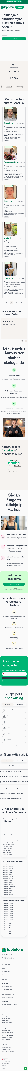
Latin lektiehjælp (7, 852)
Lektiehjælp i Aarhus (7, 872)
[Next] (26, 341)
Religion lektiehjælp (7, 854)
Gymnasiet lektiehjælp (7, 989)
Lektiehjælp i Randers (8, 874)
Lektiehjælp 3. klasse (8, 909)
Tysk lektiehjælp (6, 836)
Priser (3, 974)
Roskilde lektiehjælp (6, 1053)
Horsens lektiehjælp (6, 1047)
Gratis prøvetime (6, 971)
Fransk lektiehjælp (7, 848)
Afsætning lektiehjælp (8, 842)
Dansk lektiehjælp (7, 832)
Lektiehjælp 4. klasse (8, 911)
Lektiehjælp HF (6, 927)
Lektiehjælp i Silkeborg (8, 894)
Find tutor (4, 942)
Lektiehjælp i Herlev (7, 870)
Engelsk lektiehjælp (7, 834)
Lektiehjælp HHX (7, 931)
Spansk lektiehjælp (7, 838)
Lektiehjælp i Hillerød (8, 876)
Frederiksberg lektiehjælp (8, 1051)
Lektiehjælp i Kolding (7, 882)
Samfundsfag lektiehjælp (9, 830)
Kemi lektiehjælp (6, 850)
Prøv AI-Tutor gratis (6, 992)
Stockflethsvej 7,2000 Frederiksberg (8, 958)
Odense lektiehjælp (6, 1041)
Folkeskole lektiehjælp (7, 986)
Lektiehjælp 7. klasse (8, 917)
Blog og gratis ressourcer (8, 994)
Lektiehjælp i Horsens (8, 890)
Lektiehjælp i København (8, 864)
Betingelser (4, 1065)
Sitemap (3, 1068)
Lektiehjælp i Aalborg (8, 888)
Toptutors (11, 1061)
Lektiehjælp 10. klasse (8, 923)
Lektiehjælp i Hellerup (8, 892)
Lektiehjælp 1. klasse (8, 905)
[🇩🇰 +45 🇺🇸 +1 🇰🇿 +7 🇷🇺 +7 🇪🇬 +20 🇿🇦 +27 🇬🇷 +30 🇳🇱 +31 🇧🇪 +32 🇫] (5, 674)
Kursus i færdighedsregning (8, 997)
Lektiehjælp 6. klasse (8, 915)
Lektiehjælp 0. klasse (8, 903)
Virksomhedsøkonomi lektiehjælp (10, 840)
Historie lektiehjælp (7, 846)
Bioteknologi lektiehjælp (8, 844)
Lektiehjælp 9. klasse (8, 921)
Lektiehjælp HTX (7, 933)
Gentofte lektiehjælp (6, 1055)
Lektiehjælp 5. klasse (8, 913)
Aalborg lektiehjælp (6, 1043)
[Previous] (22, 341)
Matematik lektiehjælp (8, 824)
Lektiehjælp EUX (6, 929)
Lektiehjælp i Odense (8, 880)
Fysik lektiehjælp (7, 828)
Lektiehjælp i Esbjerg (8, 868)
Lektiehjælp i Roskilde (8, 884)
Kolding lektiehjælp (6, 1049)
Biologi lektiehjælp (7, 826)
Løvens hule (4, 979)
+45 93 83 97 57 (8, 964)
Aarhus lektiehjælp (6, 1039)
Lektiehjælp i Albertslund (8, 878)
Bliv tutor (4, 976)
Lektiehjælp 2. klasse (8, 907)
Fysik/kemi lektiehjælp (7, 1022)
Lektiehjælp (10, 942)
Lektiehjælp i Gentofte (8, 866)
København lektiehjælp (7, 1037)
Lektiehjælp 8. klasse (8, 919)
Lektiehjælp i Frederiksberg (9, 886)
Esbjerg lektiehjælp (6, 1044)
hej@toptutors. (7, 961)
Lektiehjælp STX (7, 925)
